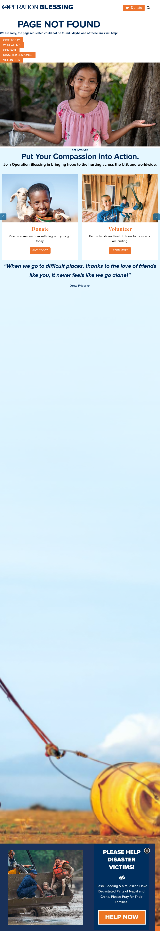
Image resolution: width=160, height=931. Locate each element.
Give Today (40, 250)
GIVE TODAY (11, 40)
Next (156, 216)
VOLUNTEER (11, 60)
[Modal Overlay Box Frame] (77, 887)
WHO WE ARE (12, 45)
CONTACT (9, 50)
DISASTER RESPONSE (17, 55)
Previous (3, 216)
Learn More (120, 250)
